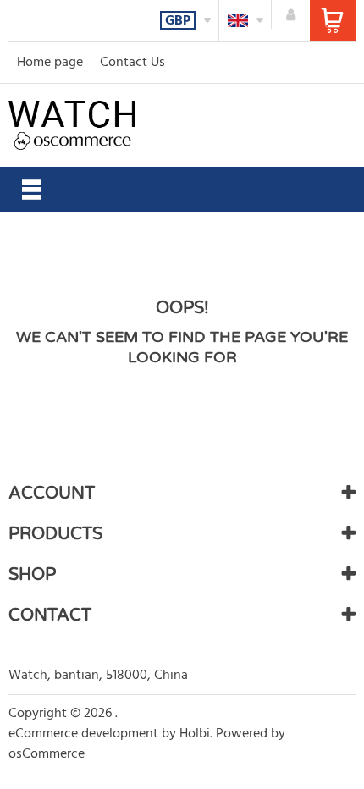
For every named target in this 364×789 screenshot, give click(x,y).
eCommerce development (83, 734)
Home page (50, 63)
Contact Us (132, 63)
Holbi (194, 734)
